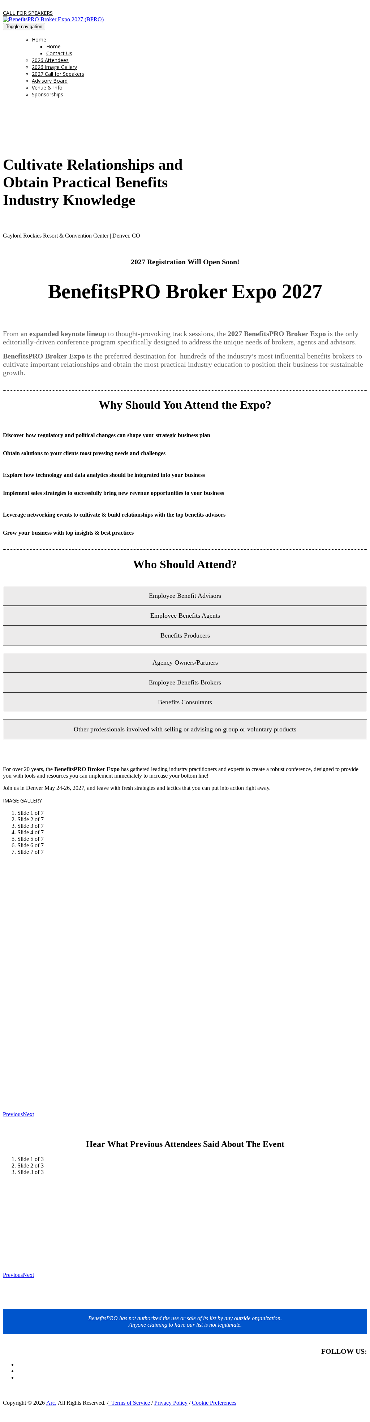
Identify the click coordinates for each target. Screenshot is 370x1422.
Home (39, 39)
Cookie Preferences (214, 1403)
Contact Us (59, 53)
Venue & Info (47, 87)
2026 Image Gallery (54, 67)
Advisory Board (50, 80)
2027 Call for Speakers (58, 73)
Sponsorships (47, 94)
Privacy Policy (171, 1403)
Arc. (51, 1403)
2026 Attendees (50, 60)
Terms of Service (129, 1403)
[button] (28, 12)
